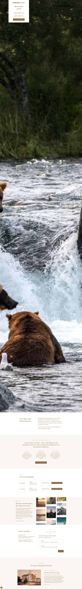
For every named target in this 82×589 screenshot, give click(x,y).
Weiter (60, 551)
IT (78, 1)
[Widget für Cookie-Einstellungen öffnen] (1, 588)
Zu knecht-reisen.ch (20, 520)
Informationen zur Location (33, 484)
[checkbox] (51, 541)
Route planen (47, 584)
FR (76, 1)
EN (80, 1)
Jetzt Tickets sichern (18, 19)
